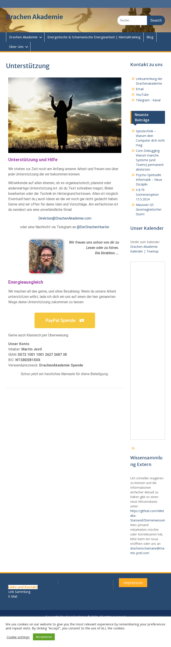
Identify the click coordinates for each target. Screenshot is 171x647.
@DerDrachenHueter (93, 227)
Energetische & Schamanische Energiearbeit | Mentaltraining (93, 37)
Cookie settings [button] (18, 637)
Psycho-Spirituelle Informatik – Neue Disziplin (149, 179)
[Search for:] (141, 20)
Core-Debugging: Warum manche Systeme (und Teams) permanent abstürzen (150, 160)
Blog (150, 37)
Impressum (133, 582)
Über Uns (16, 46)
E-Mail (12, 596)
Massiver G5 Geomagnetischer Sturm (148, 209)
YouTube (142, 94)
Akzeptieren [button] (44, 637)
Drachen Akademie (34, 17)
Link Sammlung (19, 592)
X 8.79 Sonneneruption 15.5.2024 (147, 194)
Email (140, 89)
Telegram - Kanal (148, 100)
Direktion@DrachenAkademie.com (64, 218)
